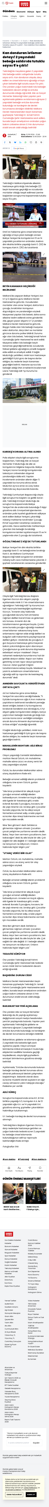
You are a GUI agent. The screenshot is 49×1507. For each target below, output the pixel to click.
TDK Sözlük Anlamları (32, 1305)
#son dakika (9, 1159)
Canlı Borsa (32, 1240)
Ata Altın (8, 1326)
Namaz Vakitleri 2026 (34, 1244)
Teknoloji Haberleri (12, 1268)
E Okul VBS (32, 1260)
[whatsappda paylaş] (26, 142)
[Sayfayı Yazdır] (36, 142)
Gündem (9, 11)
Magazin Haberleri (12, 1253)
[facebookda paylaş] (5, 142)
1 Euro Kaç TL (10, 1338)
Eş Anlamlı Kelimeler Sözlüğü (36, 1337)
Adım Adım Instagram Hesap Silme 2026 (12, 1414)
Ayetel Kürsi (9, 1304)
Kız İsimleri (32, 1359)
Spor (38, 11)
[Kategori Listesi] (46, 3)
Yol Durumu (32, 1278)
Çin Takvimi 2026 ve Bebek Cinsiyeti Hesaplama (13, 1380)
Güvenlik (30, 16)
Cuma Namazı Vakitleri (34, 1249)
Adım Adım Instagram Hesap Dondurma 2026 (12, 1407)
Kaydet (36, 1443)
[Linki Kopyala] (41, 142)
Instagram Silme (34, 1292)
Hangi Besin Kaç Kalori (34, 1332)
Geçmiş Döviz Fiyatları (10, 1401)
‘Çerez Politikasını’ (30, 1488)
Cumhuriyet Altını (11, 1329)
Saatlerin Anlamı (11, 1307)
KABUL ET (31, 1494)
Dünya (30, 11)
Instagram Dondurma (32, 1288)
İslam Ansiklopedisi (35, 1322)
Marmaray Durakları (36, 1353)
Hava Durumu (33, 1274)
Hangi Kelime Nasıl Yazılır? (35, 1342)
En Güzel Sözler (34, 1346)
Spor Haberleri (10, 1256)
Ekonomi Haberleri (12, 1246)
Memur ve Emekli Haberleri (11, 1272)
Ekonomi (21, 11)
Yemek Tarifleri (10, 1301)
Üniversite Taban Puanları (34, 1310)
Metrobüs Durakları (35, 1350)
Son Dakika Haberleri (13, 1240)
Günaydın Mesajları (12, 1313)
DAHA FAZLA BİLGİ (14, 1494)
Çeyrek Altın (9, 1319)
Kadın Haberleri (11, 1265)
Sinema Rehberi (34, 1281)
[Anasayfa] (9, 1234)
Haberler (6, 41)
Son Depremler (33, 1271)
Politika (5, 16)
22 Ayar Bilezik (10, 1332)
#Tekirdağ (23, 1159)
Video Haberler (33, 1301)
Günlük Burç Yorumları (33, 1267)
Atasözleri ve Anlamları (10, 1368)
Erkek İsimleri (33, 1356)
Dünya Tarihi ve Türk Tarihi (36, 1318)
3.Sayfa (14, 16)
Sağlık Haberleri (11, 1262)
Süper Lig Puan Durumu (10, 1345)
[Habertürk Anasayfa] (24, 3)
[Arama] (3, 3)
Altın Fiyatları (10, 1277)
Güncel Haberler (11, 1249)
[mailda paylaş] (31, 142)
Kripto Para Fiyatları (12, 1286)
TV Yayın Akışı (33, 1284)
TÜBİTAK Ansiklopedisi (33, 1327)
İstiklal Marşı (33, 1257)
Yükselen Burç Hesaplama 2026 (12, 1392)
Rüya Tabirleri (33, 1314)
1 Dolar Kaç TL (10, 1335)
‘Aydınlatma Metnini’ (13, 1490)
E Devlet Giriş (33, 1263)
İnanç (38, 16)
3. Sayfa (24, 41)
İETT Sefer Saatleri (12, 1385)
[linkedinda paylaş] (20, 142)
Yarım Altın (9, 1322)
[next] (45, 1197)
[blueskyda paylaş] (15, 142)
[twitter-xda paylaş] (10, 142)
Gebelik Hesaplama (12, 1388)
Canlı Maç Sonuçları (13, 1341)
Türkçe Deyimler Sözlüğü (11, 1374)
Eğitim (21, 16)
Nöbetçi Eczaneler (35, 1254)
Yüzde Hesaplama (12, 1397)
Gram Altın (9, 1316)
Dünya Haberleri (11, 1259)
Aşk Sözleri (9, 1310)
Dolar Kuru (9, 1280)
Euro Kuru (8, 1283)
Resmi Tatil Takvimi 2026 (12, 1421)
